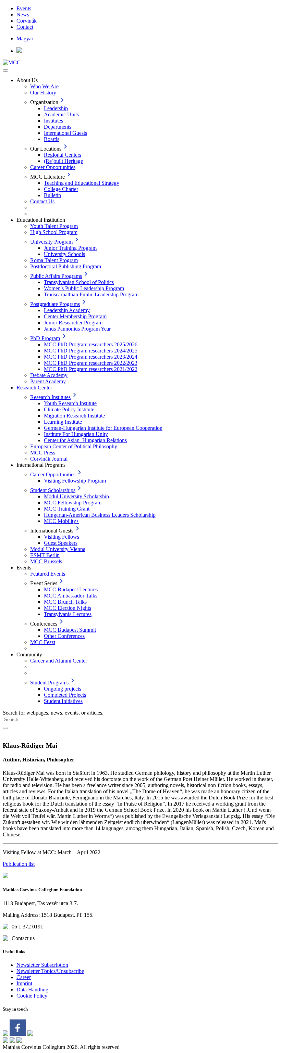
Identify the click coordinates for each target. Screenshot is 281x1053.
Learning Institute (63, 422)
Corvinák (26, 21)
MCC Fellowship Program (72, 502)
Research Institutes (50, 397)
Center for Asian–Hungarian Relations (85, 440)
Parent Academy (48, 381)
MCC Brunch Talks (65, 602)
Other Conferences (64, 636)
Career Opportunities (52, 167)
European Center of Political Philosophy (73, 446)
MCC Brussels (46, 561)
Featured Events (47, 574)
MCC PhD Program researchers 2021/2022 (90, 369)
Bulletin (52, 195)
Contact (24, 27)
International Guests (65, 133)
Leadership (56, 108)
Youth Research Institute (70, 403)
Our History (43, 92)
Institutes (53, 121)
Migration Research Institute (74, 416)
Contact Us (42, 201)
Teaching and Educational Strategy (81, 183)
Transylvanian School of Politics (79, 282)
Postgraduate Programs (55, 304)
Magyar (24, 38)
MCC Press (42, 452)
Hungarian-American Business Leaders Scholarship (100, 515)
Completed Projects (65, 695)
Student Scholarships (52, 490)
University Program (51, 242)
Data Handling (32, 989)
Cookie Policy (31, 996)
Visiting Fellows (61, 537)
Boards (51, 139)
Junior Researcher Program (73, 322)
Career (23, 977)
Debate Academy (49, 375)
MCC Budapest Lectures (71, 589)
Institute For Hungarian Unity (76, 434)
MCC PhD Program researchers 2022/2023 (90, 363)
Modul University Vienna (57, 549)
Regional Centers (62, 155)
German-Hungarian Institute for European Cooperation (103, 428)
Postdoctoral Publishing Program (65, 266)
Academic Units (61, 114)
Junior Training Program (70, 248)
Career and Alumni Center (58, 661)
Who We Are (44, 86)
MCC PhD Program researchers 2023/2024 (90, 357)
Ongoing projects (62, 689)
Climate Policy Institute (69, 409)
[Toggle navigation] (5, 70)
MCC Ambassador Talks (70, 596)
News (22, 14)
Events (23, 8)
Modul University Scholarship (76, 496)
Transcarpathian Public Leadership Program (91, 294)
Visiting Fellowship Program (75, 481)
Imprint (24, 983)
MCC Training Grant (66, 509)
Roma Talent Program (54, 260)
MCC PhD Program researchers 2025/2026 (90, 344)
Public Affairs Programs (56, 276)
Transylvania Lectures (67, 614)
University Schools (64, 254)
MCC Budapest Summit (70, 630)
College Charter (61, 189)
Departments (57, 127)
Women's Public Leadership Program (84, 288)
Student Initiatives (63, 701)
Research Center (34, 387)
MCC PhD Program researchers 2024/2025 (90, 351)
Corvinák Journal (49, 459)
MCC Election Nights (67, 608)
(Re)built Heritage (63, 161)
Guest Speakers (60, 543)
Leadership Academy (67, 310)
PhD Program (45, 338)
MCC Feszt (42, 642)
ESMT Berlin (45, 555)
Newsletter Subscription (42, 965)
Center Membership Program (75, 316)
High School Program (53, 232)
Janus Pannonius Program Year (77, 329)
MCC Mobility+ (61, 521)
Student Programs (49, 682)
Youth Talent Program (54, 226)
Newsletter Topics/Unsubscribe (50, 971)
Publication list (19, 864)
